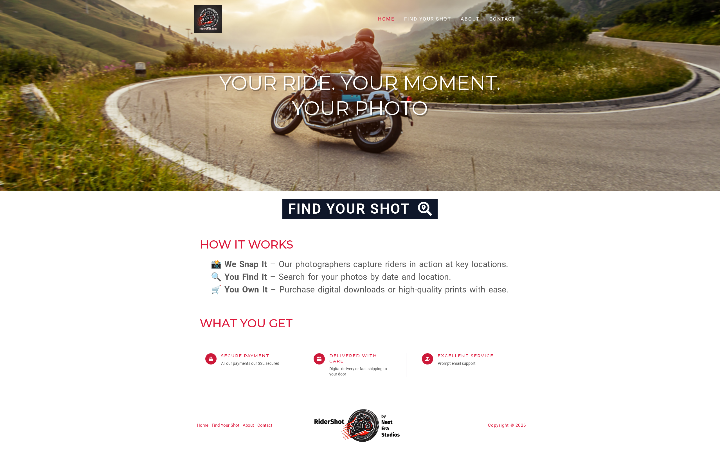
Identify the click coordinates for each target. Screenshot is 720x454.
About (470, 19)
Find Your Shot (427, 19)
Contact (502, 19)
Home (386, 19)
